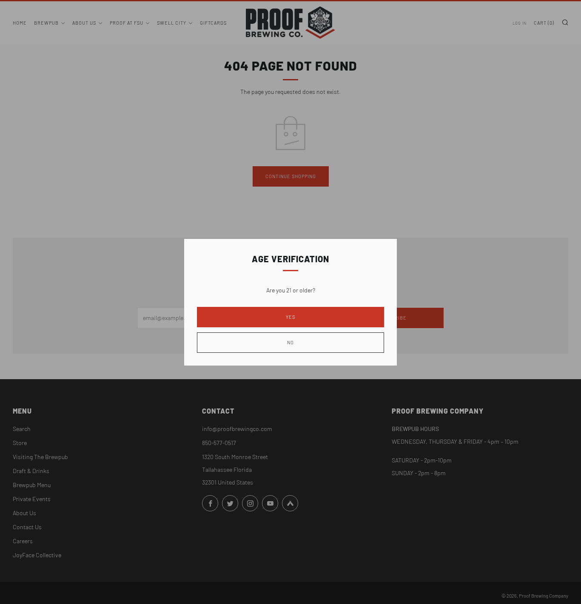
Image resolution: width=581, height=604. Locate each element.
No (290, 342)
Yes (290, 317)
